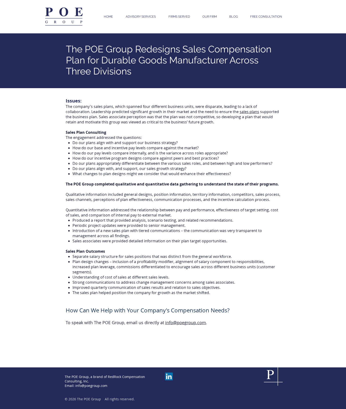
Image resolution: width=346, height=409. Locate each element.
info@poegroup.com (185, 322)
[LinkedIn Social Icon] (169, 376)
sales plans (249, 111)
